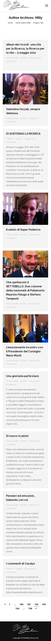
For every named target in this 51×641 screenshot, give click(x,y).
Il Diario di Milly (12, 57)
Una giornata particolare (22, 376)
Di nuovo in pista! (17, 436)
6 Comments (11, 572)
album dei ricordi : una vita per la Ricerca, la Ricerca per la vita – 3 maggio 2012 (25, 48)
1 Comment (10, 238)
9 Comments (11, 508)
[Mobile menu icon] (46, 5)
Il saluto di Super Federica (23, 229)
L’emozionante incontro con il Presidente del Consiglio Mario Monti (24, 351)
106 (30, 608)
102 (36, 604)
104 (17, 608)
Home (10, 23)
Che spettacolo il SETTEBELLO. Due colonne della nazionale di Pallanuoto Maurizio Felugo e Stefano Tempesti (25, 290)
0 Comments (11, 61)
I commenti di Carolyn (20, 563)
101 (29, 604)
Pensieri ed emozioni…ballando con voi (20, 498)
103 (44, 604)
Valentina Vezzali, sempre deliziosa (23, 111)
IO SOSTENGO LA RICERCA (23, 133)
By (23, 57)
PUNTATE (10, 138)
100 (21, 604)
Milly (38, 18)
